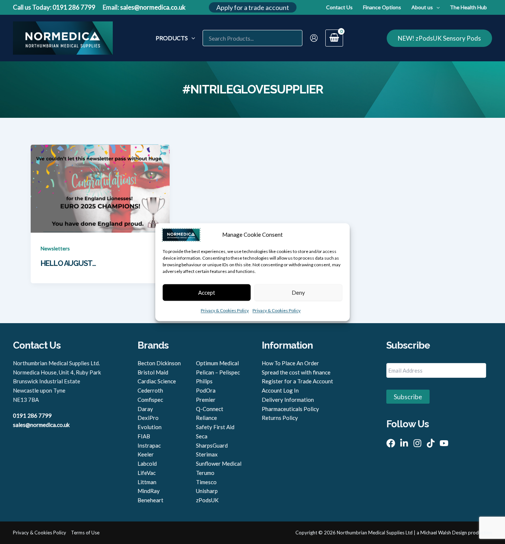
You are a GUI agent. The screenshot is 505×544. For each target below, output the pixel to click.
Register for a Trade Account (297, 381)
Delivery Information (288, 399)
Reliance (206, 417)
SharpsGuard (212, 445)
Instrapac (149, 445)
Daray (145, 409)
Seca (201, 436)
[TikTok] (430, 443)
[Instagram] (417, 443)
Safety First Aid (215, 427)
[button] (252, 7)
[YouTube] (444, 443)
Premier (206, 399)
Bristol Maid (153, 372)
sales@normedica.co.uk (153, 7)
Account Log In (280, 390)
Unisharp (207, 490)
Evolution (150, 427)
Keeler (146, 454)
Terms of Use (85, 533)
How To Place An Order (290, 363)
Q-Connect (209, 409)
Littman (147, 482)
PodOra (206, 390)
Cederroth (150, 390)
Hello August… (68, 263)
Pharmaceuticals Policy (290, 409)
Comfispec (150, 399)
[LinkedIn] (404, 443)
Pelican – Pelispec (218, 372)
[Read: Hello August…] (100, 188)
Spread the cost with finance (296, 372)
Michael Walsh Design (443, 533)
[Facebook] (390, 443)
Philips (204, 381)
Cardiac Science (157, 381)
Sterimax (207, 454)
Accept (206, 292)
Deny (298, 292)
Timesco (206, 482)
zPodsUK (207, 500)
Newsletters (55, 248)
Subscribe (408, 397)
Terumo (205, 472)
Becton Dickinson (159, 363)
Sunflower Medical (218, 463)
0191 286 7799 (73, 7)
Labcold (147, 463)
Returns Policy (280, 417)
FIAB (144, 436)
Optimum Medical (217, 363)
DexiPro (148, 417)
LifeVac (147, 472)
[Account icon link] (314, 38)
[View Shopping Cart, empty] (334, 38)
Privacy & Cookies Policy (225, 310)
